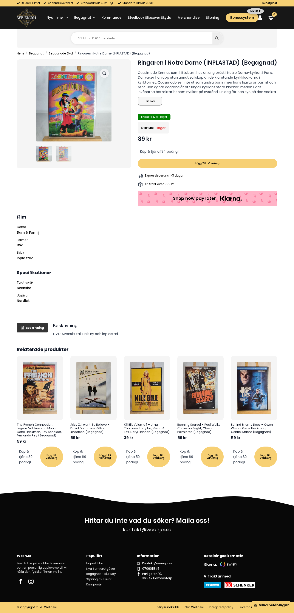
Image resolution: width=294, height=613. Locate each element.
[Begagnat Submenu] (93, 17)
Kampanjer (94, 584)
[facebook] (21, 581)
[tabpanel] (165, 329)
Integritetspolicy (221, 607)
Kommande (111, 17)
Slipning (212, 17)
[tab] (32, 327)
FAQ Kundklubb (168, 607)
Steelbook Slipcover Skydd (149, 17)
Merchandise (189, 17)
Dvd (20, 245)
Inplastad (25, 258)
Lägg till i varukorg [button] (51, 456)
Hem (20, 53)
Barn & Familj (28, 232)
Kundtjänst (269, 3)
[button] (104, 73)
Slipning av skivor (98, 579)
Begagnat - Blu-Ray (101, 574)
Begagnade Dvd (61, 53)
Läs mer (150, 101)
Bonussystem (242, 17)
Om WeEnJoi (194, 607)
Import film (94, 563)
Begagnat (82, 17)
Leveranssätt (248, 607)
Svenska (24, 288)
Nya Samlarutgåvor (100, 569)
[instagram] (31, 581)
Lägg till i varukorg (207, 163)
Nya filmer (55, 17)
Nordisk (23, 300)
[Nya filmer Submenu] (66, 17)
